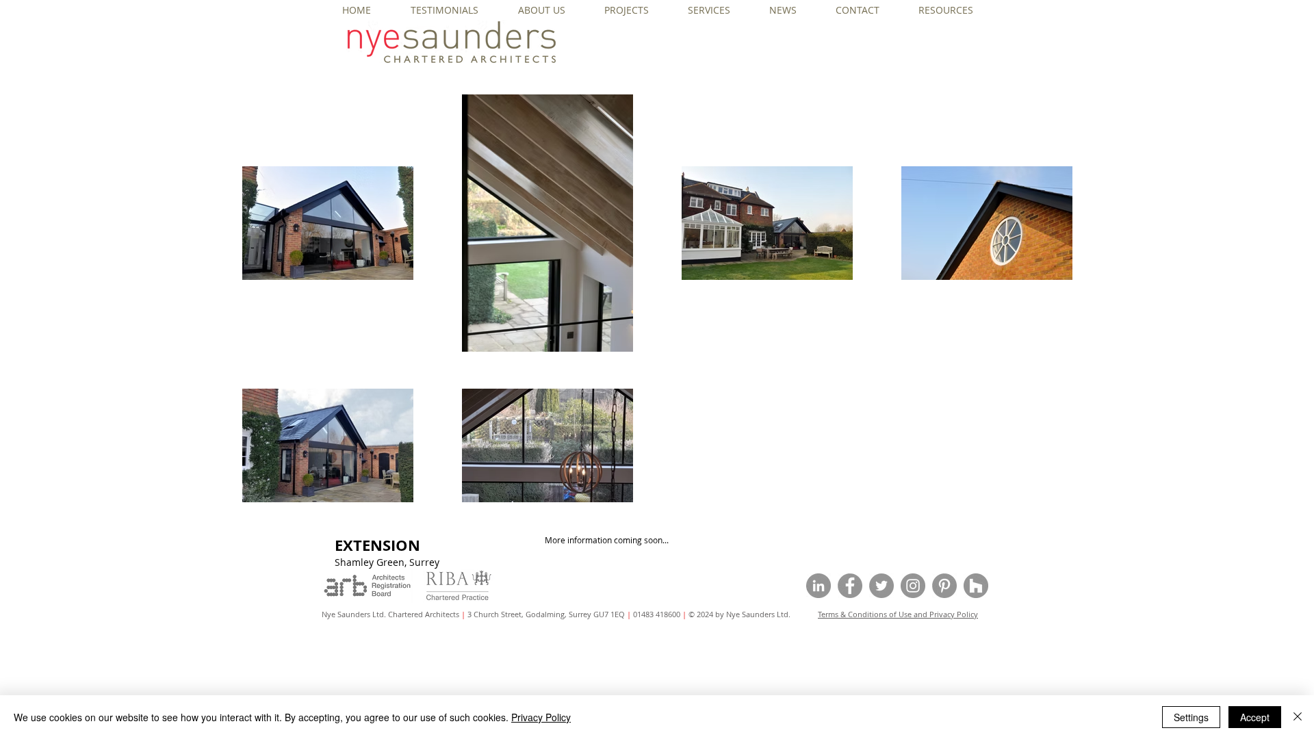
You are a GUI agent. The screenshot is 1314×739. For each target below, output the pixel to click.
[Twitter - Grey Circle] (881, 585)
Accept (1255, 717)
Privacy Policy (541, 717)
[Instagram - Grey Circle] (913, 585)
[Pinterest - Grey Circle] (944, 585)
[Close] (1297, 717)
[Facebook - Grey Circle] (850, 585)
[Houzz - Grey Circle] (976, 585)
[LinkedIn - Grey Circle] (818, 585)
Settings (1191, 717)
